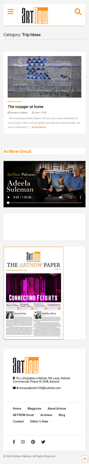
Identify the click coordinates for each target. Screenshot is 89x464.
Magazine (34, 408)
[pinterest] (33, 442)
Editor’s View (39, 421)
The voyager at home (25, 106)
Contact (18, 421)
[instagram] (23, 442)
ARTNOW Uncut (23, 415)
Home (17, 408)
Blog (62, 415)
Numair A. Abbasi (19, 113)
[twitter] (43, 442)
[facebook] (14, 442)
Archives (46, 415)
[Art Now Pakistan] (33, 16)
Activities (15, 102)
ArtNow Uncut (17, 151)
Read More (39, 127)
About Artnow (57, 408)
